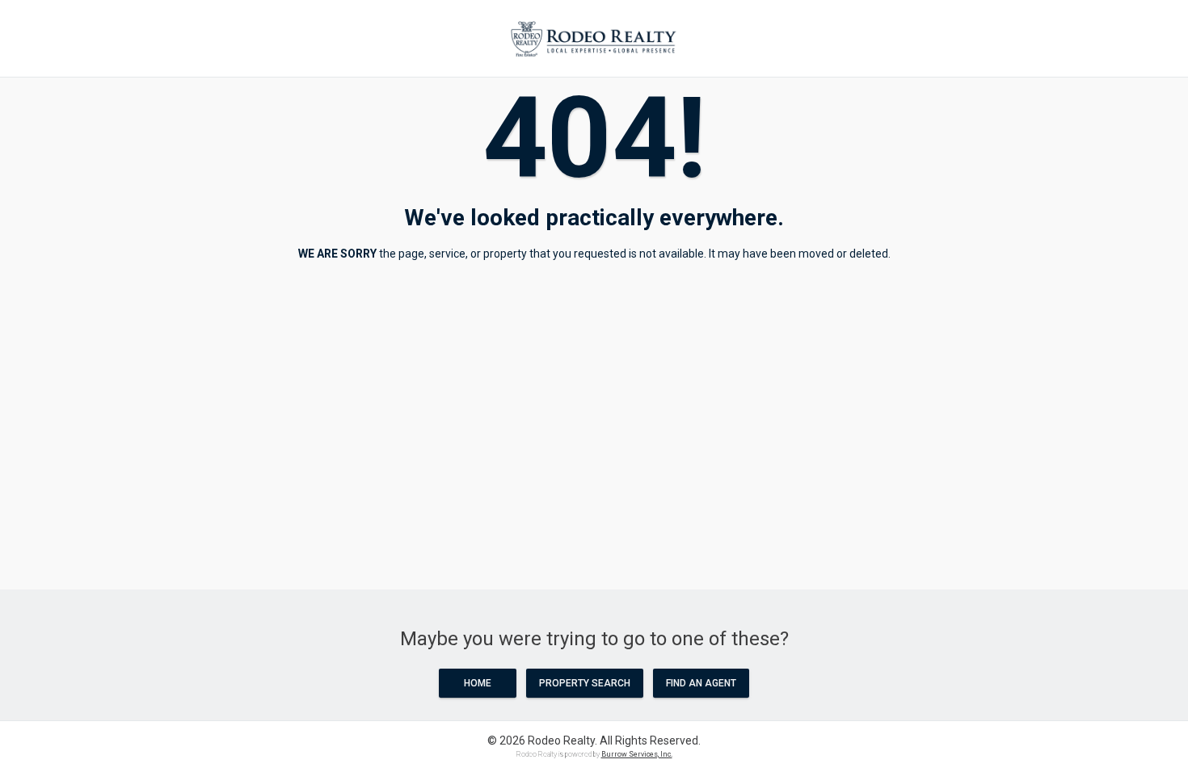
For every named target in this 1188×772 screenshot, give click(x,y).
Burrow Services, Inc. (636, 754)
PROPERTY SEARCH (584, 683)
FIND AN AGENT (701, 683)
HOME (477, 683)
